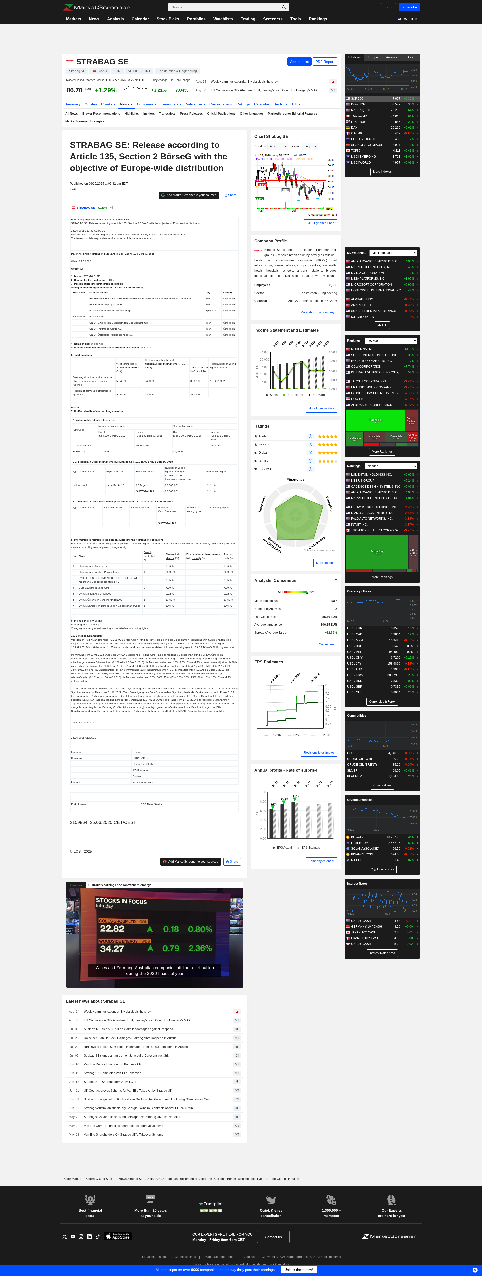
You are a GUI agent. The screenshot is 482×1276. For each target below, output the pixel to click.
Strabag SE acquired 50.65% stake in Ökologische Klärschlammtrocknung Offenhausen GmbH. (148, 1099)
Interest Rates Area (382, 953)
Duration (260, 146)
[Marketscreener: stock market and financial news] (96, 7)
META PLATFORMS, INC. (368, 278)
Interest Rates (357, 883)
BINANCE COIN (362, 854)
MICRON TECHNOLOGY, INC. (371, 267)
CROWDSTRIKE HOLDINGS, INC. (374, 507)
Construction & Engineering (318, 293)
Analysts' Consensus (275, 580)
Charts (107, 104)
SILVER (352, 770)
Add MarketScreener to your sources (191, 195)
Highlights (132, 113)
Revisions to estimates (319, 752)
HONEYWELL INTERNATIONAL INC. (376, 290)
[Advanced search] (283, 7)
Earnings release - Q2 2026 (318, 301)
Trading (248, 19)
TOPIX (355, 150)
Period (296, 146)
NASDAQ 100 (360, 110)
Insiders (149, 113)
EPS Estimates (268, 662)
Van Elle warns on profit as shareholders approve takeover (123, 1126)
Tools (295, 19)
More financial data (321, 408)
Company (145, 104)
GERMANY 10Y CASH (366, 926)
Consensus (219, 104)
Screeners (273, 19)
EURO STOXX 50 (363, 139)
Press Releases (191, 113)
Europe (373, 57)
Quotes (91, 104)
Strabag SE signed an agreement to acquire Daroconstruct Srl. (126, 1055)
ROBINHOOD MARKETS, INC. (372, 361)
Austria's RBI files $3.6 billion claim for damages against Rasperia (128, 1029)
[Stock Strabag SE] (110, 208)
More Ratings (325, 563)
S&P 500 (357, 98)
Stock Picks (168, 19)
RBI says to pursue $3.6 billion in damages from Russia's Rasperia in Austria (136, 1047)
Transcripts (167, 113)
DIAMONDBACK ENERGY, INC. (372, 513)
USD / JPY (354, 663)
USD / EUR (355, 628)
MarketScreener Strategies (84, 121)
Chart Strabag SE (271, 136)
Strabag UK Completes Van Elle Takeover (112, 1073)
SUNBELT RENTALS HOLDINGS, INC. (376, 311)
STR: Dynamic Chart (320, 223)
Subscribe (409, 7)
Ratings (243, 104)
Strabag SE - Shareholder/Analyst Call (110, 1082)
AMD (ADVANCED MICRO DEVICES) (376, 261)
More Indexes (382, 171)
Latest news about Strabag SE (96, 1001)
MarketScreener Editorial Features (292, 113)
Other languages (252, 113)
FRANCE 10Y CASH (365, 938)
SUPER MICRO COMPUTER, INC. (374, 355)
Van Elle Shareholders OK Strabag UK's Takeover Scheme (123, 1134)
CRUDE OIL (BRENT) (362, 764)
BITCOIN (357, 837)
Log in (388, 7)
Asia (410, 57)
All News (71, 113)
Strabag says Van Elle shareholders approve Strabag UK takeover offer (132, 1117)
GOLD (351, 753)
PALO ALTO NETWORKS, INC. (372, 518)
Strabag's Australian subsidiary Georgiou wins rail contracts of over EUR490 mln (138, 1108)
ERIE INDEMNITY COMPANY (371, 387)
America (391, 57)
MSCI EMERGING (363, 156)
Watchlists (223, 19)
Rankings (318, 19)
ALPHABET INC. (362, 299)
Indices (355, 57)
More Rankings (382, 451)
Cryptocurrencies (360, 800)
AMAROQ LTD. (361, 305)
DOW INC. (358, 399)
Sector (280, 104)
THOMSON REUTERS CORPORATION (376, 530)
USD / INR (354, 652)
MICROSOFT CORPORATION (371, 284)
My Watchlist (356, 253)
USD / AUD (354, 669)
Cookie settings (185, 1257)
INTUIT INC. (359, 524)
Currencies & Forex (382, 701)
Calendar (140, 19)
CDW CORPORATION (366, 366)
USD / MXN (355, 640)
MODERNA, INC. (362, 349)
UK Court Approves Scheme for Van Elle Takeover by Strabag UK (128, 1090)
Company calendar (321, 861)
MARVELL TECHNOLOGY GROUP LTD (376, 498)
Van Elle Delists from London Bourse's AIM (113, 1064)
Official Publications (221, 113)
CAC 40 (356, 133)
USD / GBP (354, 686)
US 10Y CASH (361, 921)
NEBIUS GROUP (362, 480)
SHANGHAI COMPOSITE (368, 145)
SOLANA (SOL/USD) (365, 848)
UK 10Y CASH (361, 944)
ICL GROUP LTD (362, 317)
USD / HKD (355, 681)
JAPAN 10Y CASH (363, 932)
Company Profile (270, 241)
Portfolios (196, 19)
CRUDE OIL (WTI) (359, 759)
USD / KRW (355, 675)
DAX (354, 127)
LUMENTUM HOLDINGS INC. (371, 474)
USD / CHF (354, 692)
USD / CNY (355, 657)
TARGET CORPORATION (368, 381)
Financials (170, 104)
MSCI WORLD (361, 162)
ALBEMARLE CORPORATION (371, 405)
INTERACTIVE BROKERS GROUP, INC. (376, 372)
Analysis (115, 19)
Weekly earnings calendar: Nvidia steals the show (245, 81)
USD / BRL (354, 646)
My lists (382, 325)
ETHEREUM (359, 843)
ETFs (296, 104)
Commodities (356, 715)
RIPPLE (356, 860)
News (94, 19)
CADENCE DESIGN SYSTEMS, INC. (376, 486)
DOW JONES (360, 104)
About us (249, 1257)
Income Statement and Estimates (286, 330)
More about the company (317, 312)
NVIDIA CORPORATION (367, 273)
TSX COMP (359, 116)
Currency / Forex (359, 591)
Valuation (194, 104)
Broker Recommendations (101, 113)
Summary (72, 104)
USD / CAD (355, 634)
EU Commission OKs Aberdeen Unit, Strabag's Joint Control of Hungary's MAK (264, 90)
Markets (73, 19)
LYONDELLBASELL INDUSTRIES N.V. (376, 393)
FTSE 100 (358, 122)
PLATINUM (354, 776)
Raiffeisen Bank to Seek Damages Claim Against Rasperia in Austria (130, 1038)
